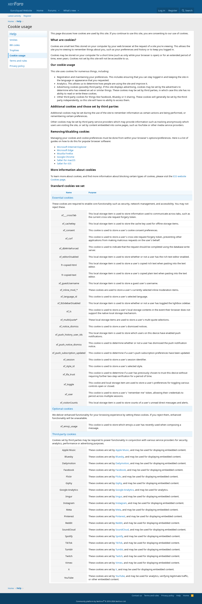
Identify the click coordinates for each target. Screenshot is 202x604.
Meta (118, 509)
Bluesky (120, 456)
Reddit (119, 522)
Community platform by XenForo (101, 601)
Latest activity (14, 15)
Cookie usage (17, 55)
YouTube (120, 575)
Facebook (121, 469)
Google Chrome (65, 156)
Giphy (119, 483)
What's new (69, 10)
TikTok (119, 542)
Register (27, 15)
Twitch (119, 556)
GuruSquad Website (21, 10)
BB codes (15, 45)
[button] (59, 10)
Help (178, 595)
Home (40, 10)
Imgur (119, 496)
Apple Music (122, 450)
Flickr (118, 476)
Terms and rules (18, 60)
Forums (52, 10)
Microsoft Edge (65, 150)
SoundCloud (122, 529)
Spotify (119, 536)
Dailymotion (122, 463)
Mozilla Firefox (65, 153)
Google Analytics (125, 489)
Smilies (13, 39)
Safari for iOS (64, 163)
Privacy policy (17, 65)
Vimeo (119, 562)
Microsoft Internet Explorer (71, 146)
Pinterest (120, 516)
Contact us (137, 595)
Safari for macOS (66, 160)
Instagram (121, 503)
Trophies (14, 50)
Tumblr (119, 549)
